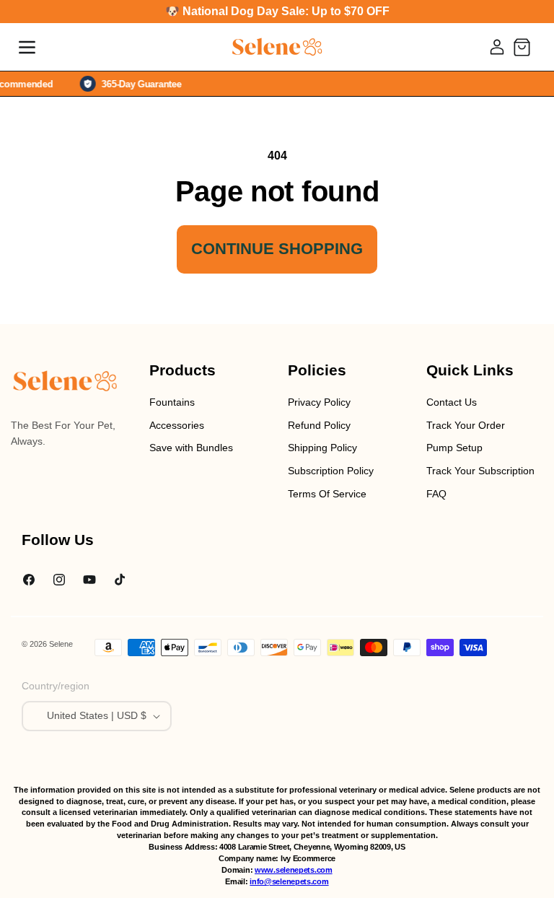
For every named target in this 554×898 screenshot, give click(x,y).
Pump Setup (454, 447)
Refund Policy (319, 425)
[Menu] (26, 47)
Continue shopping (277, 249)
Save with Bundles (191, 447)
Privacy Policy (319, 402)
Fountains (172, 402)
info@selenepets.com (289, 881)
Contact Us (451, 402)
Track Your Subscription (480, 470)
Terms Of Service (327, 494)
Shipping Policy (322, 447)
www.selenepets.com (294, 870)
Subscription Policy (331, 470)
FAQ (436, 494)
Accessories (176, 425)
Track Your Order (465, 425)
